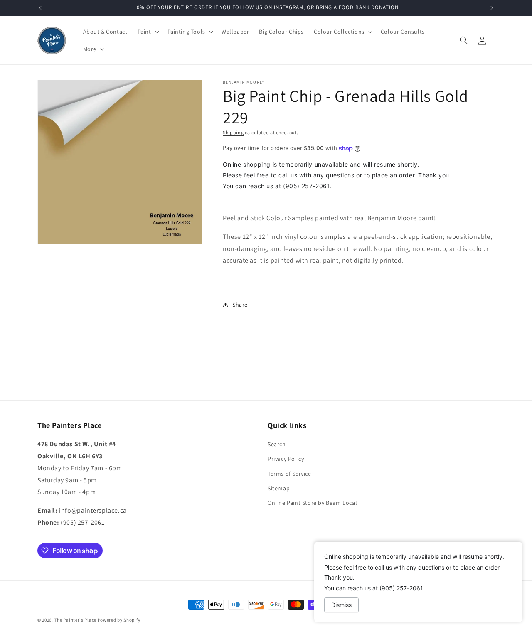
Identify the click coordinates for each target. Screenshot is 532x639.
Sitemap (279, 488)
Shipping (233, 132)
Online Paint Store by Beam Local (312, 502)
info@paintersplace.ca (93, 510)
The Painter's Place (75, 620)
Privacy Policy (286, 458)
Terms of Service (289, 473)
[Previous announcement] (40, 8)
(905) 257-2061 (82, 522)
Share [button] (240, 304)
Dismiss (341, 604)
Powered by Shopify (119, 620)
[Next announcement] (492, 8)
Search (277, 444)
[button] (148, 31)
